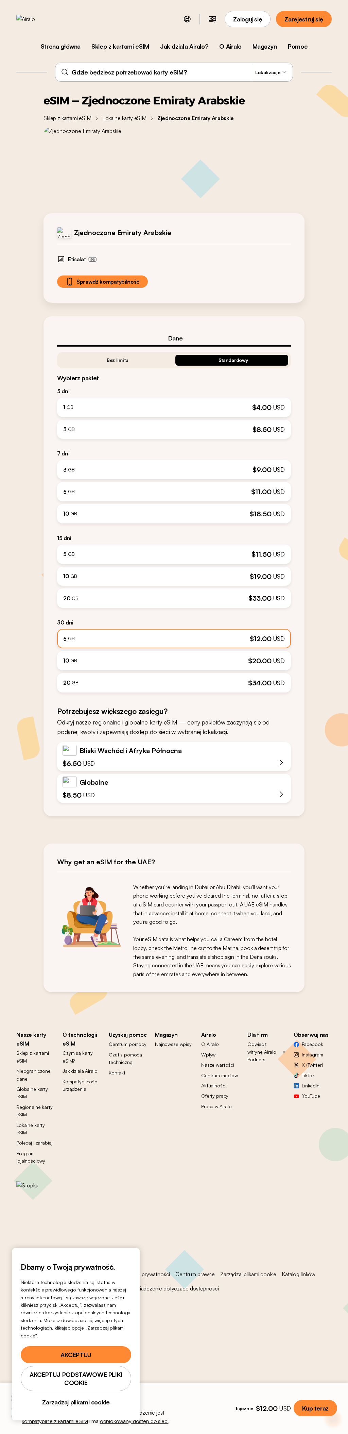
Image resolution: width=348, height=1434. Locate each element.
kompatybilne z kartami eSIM (55, 1421)
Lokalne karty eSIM (124, 118)
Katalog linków (298, 1274)
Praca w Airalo (216, 1106)
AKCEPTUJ (75, 1354)
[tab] (174, 338)
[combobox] (174, 72)
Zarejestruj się (303, 19)
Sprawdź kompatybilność (107, 281)
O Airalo (230, 46)
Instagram (312, 1054)
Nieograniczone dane (33, 1074)
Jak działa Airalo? (184, 46)
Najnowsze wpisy (173, 1044)
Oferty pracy (214, 1096)
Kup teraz (315, 1408)
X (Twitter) (312, 1065)
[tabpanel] (174, 520)
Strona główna (61, 46)
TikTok (308, 1075)
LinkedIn (310, 1085)
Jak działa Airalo (80, 1071)
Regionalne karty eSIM (34, 1110)
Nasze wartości (217, 1065)
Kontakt (117, 1073)
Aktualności (213, 1085)
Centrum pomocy (127, 1044)
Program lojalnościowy (30, 1157)
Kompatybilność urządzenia (80, 1085)
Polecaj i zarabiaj (34, 1143)
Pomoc (297, 46)
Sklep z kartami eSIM (120, 46)
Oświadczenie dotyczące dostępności (174, 1288)
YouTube (311, 1096)
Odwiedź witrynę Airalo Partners (261, 1051)
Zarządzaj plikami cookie (248, 1274)
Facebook (312, 1044)
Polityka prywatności (146, 1274)
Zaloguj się (247, 19)
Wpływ (208, 1054)
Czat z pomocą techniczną (125, 1058)
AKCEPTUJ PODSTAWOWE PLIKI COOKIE (76, 1378)
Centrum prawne (195, 1274)
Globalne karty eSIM (32, 1092)
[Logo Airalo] (36, 19)
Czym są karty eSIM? (78, 1056)
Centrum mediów (219, 1075)
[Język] (187, 19)
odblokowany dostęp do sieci (134, 1421)
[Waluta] (212, 19)
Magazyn (265, 46)
